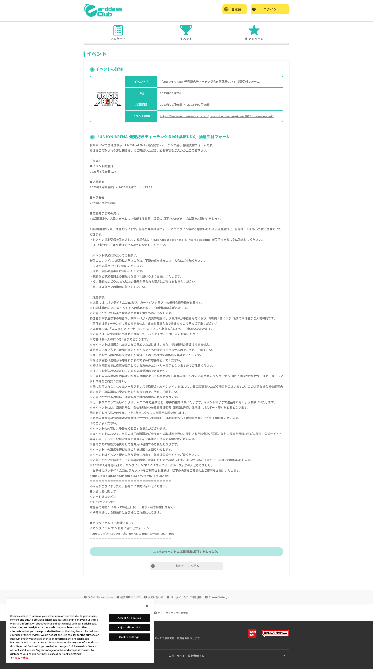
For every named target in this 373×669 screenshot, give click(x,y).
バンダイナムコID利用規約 (186, 597)
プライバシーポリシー (100, 597)
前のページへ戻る (187, 566)
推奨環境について (130, 597)
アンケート (118, 39)
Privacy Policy (19, 657)
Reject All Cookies (129, 627)
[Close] (147, 606)
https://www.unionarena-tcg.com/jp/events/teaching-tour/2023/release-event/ (217, 116)
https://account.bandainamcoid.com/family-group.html (129, 476)
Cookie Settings (219, 597)
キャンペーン (254, 39)
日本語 (236, 9)
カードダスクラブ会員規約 (173, 613)
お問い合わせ (155, 597)
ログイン (270, 9)
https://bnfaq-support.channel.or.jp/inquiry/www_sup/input (132, 533)
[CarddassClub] (103, 10)
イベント (186, 39)
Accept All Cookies (129, 618)
